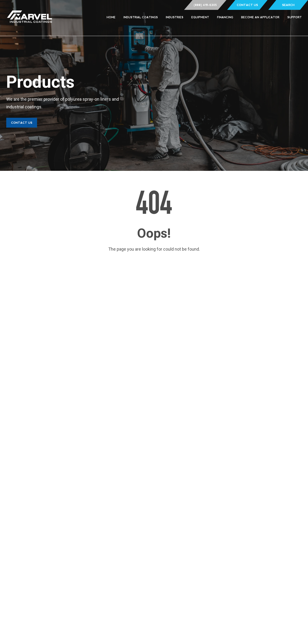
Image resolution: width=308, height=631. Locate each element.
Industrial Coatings (140, 17)
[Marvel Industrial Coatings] (29, 18)
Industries (174, 17)
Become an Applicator (260, 17)
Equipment (200, 17)
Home (111, 17)
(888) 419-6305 (205, 5)
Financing (225, 17)
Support (294, 17)
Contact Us (247, 5)
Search (288, 5)
